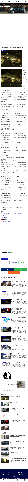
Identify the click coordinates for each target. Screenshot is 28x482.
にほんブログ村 (4, 217)
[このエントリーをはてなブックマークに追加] (1, 252)
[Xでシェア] (5, 381)
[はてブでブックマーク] (17, 385)
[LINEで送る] (11, 252)
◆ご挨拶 (21, 474)
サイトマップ (14, 476)
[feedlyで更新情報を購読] (20, 269)
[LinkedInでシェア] (14, 389)
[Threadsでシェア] (11, 385)
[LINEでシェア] (23, 385)
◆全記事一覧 (21, 472)
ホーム (7, 472)
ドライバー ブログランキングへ (6, 221)
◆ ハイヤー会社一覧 (7, 474)
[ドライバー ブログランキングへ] (4, 219)
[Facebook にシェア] (9, 252)
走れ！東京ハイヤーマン (14, 1)
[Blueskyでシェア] (17, 381)
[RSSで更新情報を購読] (14, 272)
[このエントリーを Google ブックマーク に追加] (8, 252)
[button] (25, 289)
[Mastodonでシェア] (11, 381)
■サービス (5, 258)
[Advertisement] (14, 29)
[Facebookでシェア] (5, 385)
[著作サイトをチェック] (7, 269)
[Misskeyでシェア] (23, 381)
